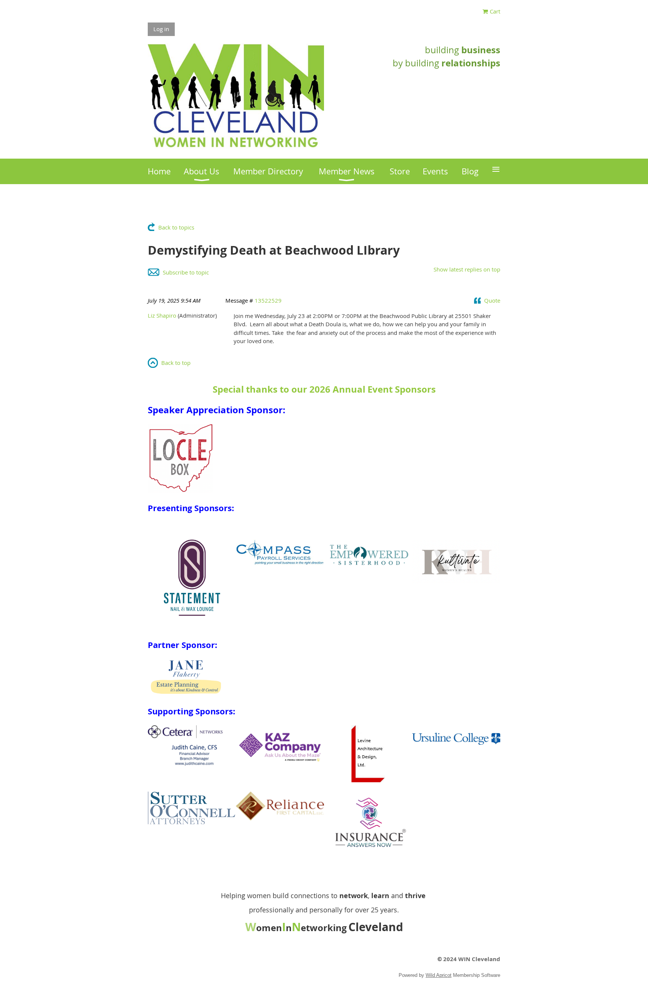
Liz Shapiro (162, 315)
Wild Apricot (439, 975)
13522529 (268, 300)
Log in (161, 29)
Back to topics (176, 227)
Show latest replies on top (467, 269)
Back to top (175, 362)
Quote (492, 300)
